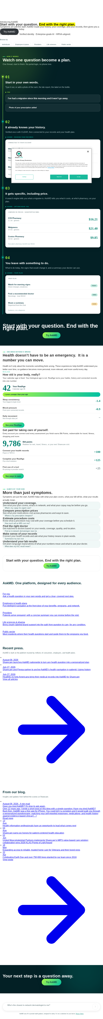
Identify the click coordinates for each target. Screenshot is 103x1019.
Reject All (59, 177)
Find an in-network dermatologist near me (21, 531)
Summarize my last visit (14, 539)
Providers (37, 44)
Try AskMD (9, 31)
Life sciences (51, 44)
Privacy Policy (80, 1013)
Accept (78, 177)
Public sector (66, 44)
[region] (51, 165)
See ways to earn (13, 476)
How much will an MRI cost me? (17, 523)
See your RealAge (13, 425)
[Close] (88, 152)
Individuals (6, 44)
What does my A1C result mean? (17, 546)
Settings (24, 177)
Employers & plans (22, 44)
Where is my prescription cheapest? (19, 516)
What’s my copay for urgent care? (18, 508)
